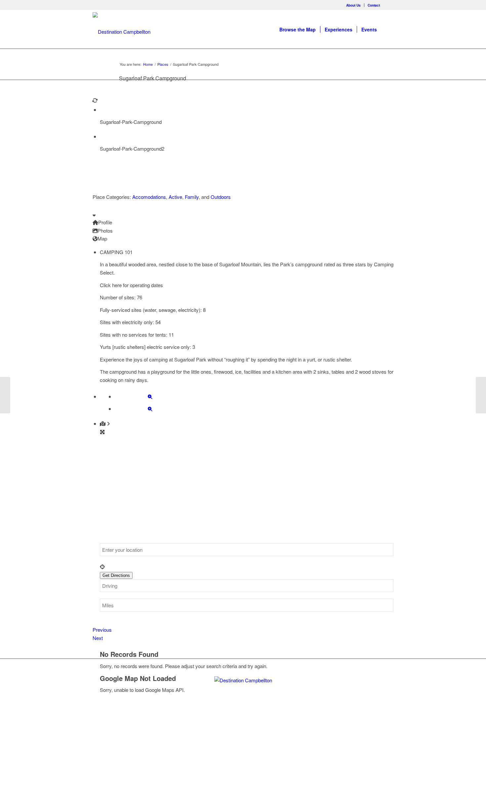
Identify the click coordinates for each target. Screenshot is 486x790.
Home (148, 64)
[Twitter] (232, 732)
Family (192, 196)
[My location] (246, 567)
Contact (374, 5)
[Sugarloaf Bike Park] (5, 395)
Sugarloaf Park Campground (152, 78)
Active (175, 196)
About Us (353, 5)
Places (162, 64)
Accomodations (149, 196)
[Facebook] (388, 5)
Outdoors (221, 196)
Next (98, 637)
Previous (102, 629)
